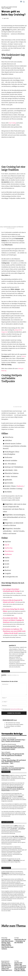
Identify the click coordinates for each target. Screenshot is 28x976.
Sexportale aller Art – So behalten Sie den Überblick (20, 941)
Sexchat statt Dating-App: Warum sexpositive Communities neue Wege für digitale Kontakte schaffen (20, 966)
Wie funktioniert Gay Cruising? (13, 722)
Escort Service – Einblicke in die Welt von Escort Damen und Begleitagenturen (6, 967)
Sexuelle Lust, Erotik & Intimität (9, 6)
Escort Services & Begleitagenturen (5, 962)
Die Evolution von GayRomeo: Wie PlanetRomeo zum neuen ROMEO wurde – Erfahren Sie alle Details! (14, 631)
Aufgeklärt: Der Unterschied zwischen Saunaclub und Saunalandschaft (12, 768)
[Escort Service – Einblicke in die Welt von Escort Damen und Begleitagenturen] (7, 955)
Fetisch (24, 356)
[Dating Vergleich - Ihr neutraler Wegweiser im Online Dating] (9, 2)
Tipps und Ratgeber (6, 8)
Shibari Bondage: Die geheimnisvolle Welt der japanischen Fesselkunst (12, 754)
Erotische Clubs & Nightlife (7, 766)
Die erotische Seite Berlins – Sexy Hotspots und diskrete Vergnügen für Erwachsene (13, 620)
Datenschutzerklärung (15, 709)
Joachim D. (12, 645)
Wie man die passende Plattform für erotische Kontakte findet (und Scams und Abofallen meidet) (12, 747)
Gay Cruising (12, 123)
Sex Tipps (16, 937)
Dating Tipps (4, 937)
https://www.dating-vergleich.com (17, 647)
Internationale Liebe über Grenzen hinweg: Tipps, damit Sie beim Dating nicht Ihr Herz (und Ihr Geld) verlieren (7, 944)
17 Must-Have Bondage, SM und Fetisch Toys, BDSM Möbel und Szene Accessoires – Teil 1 (13, 761)
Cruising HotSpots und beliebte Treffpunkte (12, 727)
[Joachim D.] (4, 656)
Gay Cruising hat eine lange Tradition (14, 724)
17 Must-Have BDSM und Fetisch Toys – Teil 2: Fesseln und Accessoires (13, 740)
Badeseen (20, 486)
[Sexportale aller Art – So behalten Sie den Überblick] (20, 932)
